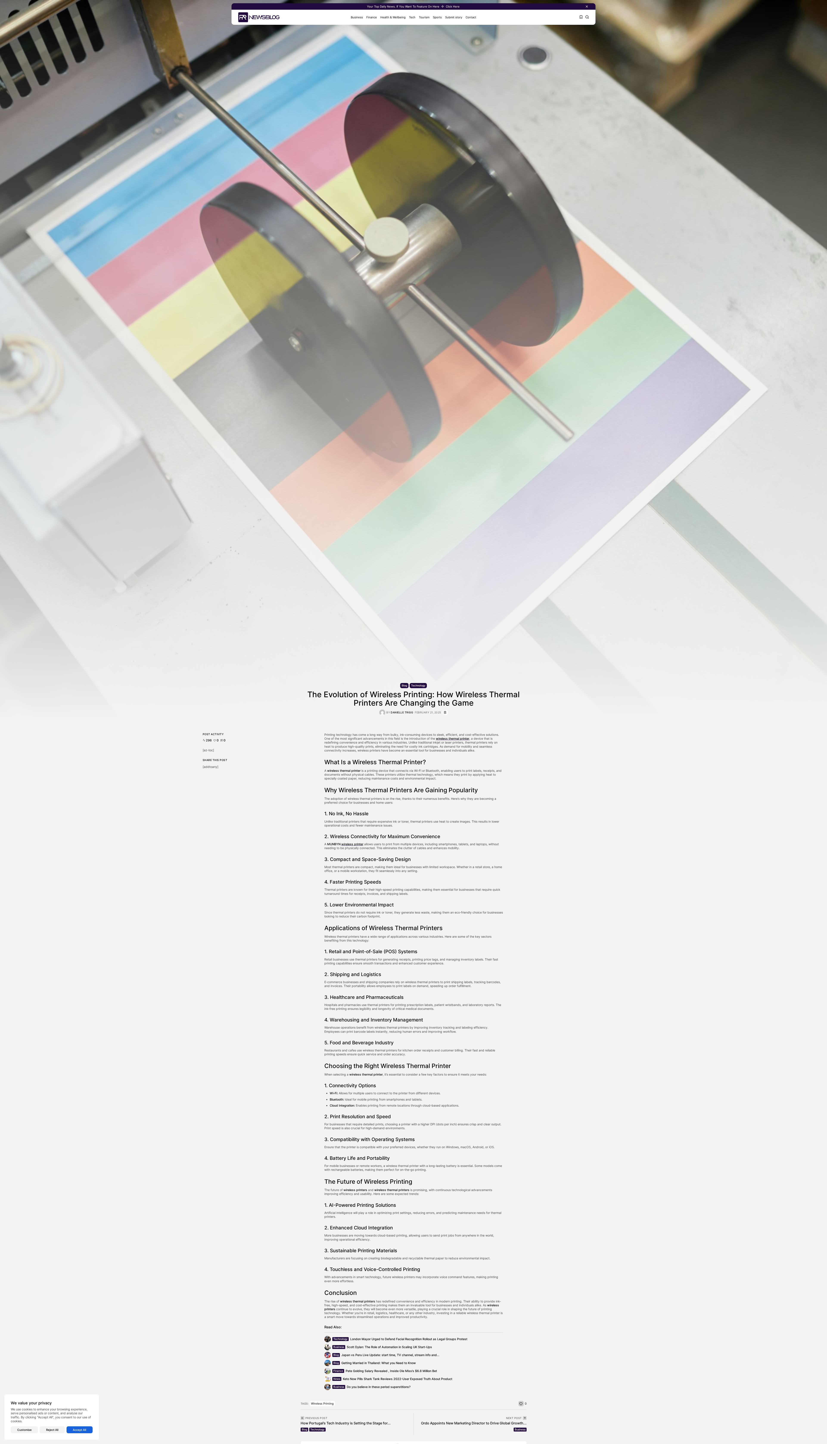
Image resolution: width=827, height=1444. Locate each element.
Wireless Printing (322, 1403)
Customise (24, 1430)
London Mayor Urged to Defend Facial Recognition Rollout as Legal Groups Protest (408, 1339)
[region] (51, 1417)
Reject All (52, 1430)
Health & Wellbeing (393, 17)
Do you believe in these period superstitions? (378, 1387)
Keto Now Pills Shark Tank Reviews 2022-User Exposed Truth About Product (397, 1379)
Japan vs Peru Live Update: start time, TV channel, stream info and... (390, 1355)
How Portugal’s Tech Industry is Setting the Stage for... (346, 1423)
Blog (404, 685)
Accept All (79, 1430)
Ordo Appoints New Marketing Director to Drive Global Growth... (474, 1423)
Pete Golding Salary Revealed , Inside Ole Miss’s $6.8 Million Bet (391, 1371)
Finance (371, 17)
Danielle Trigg (402, 712)
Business (357, 17)
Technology (418, 685)
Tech (412, 17)
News (336, 1378)
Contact (471, 17)
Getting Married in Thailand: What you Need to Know (378, 1363)
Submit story (453, 17)
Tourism (424, 17)
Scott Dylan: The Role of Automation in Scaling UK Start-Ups (389, 1347)
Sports (437, 17)
